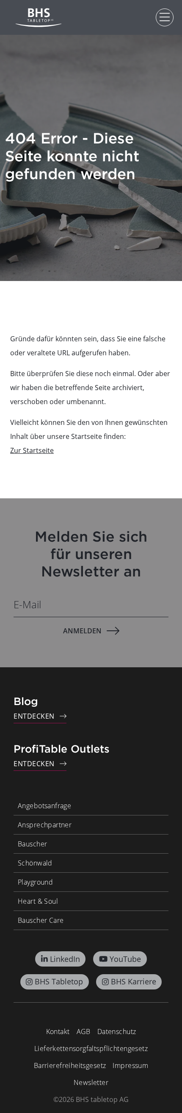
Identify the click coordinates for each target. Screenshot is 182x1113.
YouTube (125, 959)
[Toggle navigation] (165, 17)
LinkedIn (65, 959)
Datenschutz (116, 1031)
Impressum (130, 1065)
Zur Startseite (32, 450)
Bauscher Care (40, 920)
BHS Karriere (133, 981)
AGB (84, 1031)
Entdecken (34, 716)
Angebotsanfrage (44, 805)
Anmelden (82, 630)
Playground (35, 882)
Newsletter (91, 1082)
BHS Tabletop (59, 981)
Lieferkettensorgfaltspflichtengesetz (91, 1048)
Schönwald (35, 863)
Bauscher (32, 844)
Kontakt (58, 1031)
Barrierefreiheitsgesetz (70, 1065)
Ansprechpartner (45, 824)
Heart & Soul (38, 901)
